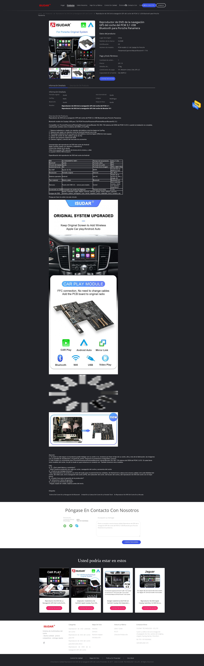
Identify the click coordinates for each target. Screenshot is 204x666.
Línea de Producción (121, 635)
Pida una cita (149, 5)
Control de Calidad (76, 658)
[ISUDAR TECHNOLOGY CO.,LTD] (66, 526)
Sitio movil (130, 658)
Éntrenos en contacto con (128, 5)
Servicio (94, 632)
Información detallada (57, 85)
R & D (116, 632)
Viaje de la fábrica (96, 5)
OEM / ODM (118, 629)
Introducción (96, 638)
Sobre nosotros (82, 5)
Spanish (161, 5)
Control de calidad (110, 5)
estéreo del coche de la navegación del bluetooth (64, 494)
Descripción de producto (79, 85)
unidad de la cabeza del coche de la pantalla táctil (97, 494)
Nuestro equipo (97, 635)
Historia (94, 629)
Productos (70, 5)
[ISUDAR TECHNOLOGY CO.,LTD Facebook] (44, 642)
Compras (142, 5)
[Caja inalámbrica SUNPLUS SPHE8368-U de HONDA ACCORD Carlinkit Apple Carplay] (54, 583)
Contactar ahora (107, 79)
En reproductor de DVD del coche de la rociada (128, 494)
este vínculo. (73, 197)
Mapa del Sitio (94, 658)
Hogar (63, 5)
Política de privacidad (113, 658)
